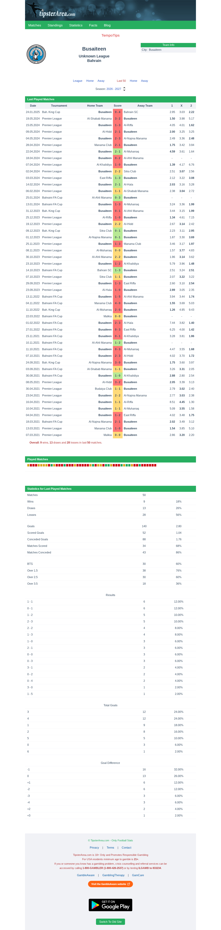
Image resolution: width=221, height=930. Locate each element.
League (77, 80)
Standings (55, 25)
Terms (110, 847)
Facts (93, 25)
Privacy (94, 847)
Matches (34, 25)
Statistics (76, 25)
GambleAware (86, 875)
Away (101, 80)
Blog (107, 25)
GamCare (138, 875)
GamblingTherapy (113, 875)
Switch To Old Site (110, 921)
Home (90, 80)
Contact (126, 847)
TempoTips (111, 35)
